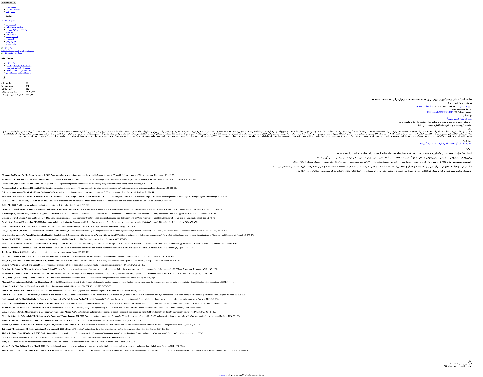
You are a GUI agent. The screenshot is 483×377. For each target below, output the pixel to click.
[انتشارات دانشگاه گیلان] (11, 53)
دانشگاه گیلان (11, 63)
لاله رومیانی (453, 119)
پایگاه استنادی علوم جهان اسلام (19, 65)
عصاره (469, 143)
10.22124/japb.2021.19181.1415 (440, 112)
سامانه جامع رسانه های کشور (18, 70)
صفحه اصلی (11, 7)
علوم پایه (9, 32)
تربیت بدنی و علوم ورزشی (17, 29)
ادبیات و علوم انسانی (14, 27)
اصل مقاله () (425, 106)
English (9, 16)
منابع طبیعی (11, 44)
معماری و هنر (11, 41)
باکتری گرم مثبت (441, 143)
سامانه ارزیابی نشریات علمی (18, 68)
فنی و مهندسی (12, 37)
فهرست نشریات (13, 9)
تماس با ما (10, 12)
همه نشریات (11, 25)
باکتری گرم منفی (425, 143)
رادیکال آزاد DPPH (457, 143)
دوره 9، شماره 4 (465, 106)
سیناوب (222, 375)
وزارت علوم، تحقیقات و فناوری (19, 73)
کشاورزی (10, 39)
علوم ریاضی (11, 34)
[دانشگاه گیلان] (7, 48)
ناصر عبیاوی (466, 119)
